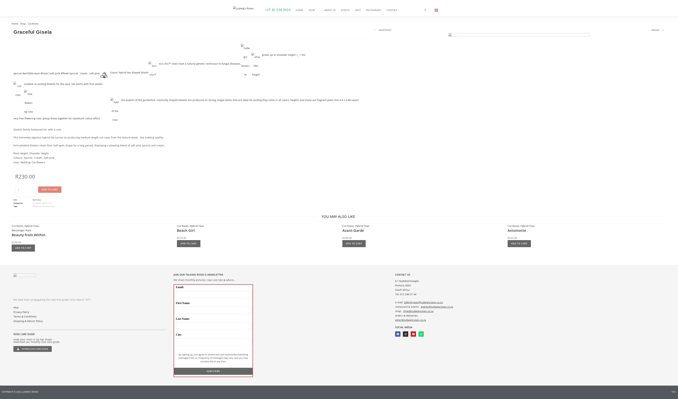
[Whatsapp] (421, 334)
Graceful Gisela (48, 206)
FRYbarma (36, 206)
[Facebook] (397, 334)
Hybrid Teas (47, 203)
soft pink (94, 73)
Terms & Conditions (25, 316)
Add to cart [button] (23, 247)
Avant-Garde (353, 230)
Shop (23, 23)
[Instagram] (405, 334)
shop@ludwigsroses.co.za (418, 311)
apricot (74, 73)
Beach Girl (186, 230)
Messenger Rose (21, 230)
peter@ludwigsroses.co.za (410, 320)
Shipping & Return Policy (28, 321)
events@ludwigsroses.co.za (437, 306)
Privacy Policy (21, 312)
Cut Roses (33, 23)
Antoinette (517, 230)
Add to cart (50, 189)
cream (83, 73)
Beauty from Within (28, 235)
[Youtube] (413, 334)
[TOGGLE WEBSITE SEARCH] (444, 10)
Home (15, 23)
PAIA (16, 307)
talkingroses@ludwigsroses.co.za (423, 302)
